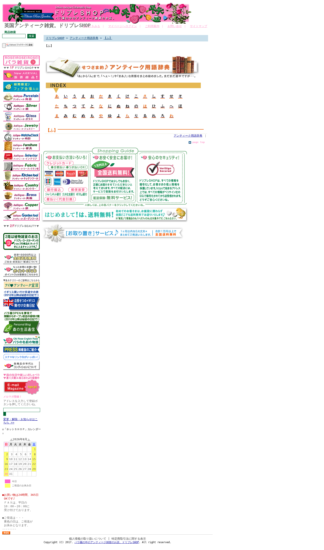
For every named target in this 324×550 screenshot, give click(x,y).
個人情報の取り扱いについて (87, 538)
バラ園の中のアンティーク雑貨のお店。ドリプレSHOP (106, 542)
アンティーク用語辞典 (84, 38)
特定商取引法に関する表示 (129, 538)
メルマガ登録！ (12, 396)
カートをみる (91, 26)
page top (198, 142)
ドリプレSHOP (55, 38)
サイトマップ (198, 26)
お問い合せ (175, 26)
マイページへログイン (122, 26)
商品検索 (10, 32)
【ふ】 (108, 38)
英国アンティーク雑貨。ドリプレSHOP (47, 25)
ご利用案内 (152, 26)
